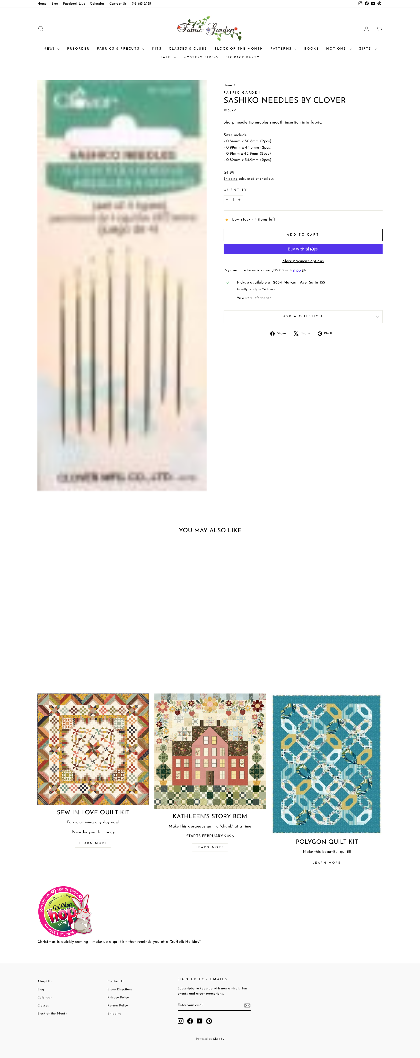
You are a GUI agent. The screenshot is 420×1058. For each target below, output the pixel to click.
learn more (210, 847)
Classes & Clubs (188, 48)
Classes (43, 1005)
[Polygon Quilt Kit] (327, 764)
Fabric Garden (242, 92)
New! (50, 48)
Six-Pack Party (243, 57)
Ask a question (303, 316)
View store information (254, 298)
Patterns (282, 48)
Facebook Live (74, 3)
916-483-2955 (141, 3)
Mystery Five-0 (201, 57)
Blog (55, 3)
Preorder (78, 48)
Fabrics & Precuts (119, 48)
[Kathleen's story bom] (210, 751)
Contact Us (118, 3)
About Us (44, 981)
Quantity (235, 190)
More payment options (303, 261)
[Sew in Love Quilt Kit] (93, 749)
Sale (166, 57)
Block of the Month (238, 48)
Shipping (230, 178)
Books (311, 48)
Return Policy (117, 1005)
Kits (157, 48)
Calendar (97, 3)
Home (42, 3)
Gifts (366, 48)
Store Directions (119, 989)
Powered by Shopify (210, 1039)
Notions (337, 48)
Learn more (93, 843)
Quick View (78, 622)
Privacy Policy (118, 997)
